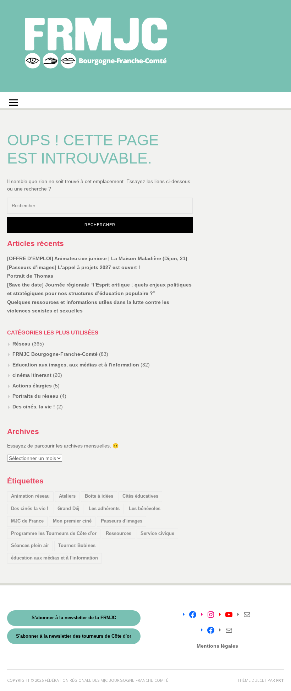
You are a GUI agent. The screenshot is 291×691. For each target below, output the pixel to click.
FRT (280, 680)
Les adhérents (104, 508)
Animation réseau (30, 496)
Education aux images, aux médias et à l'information (75, 365)
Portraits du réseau (35, 396)
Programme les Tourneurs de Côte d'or (54, 533)
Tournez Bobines (76, 545)
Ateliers (67, 496)
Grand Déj (68, 508)
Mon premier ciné (72, 521)
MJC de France (27, 521)
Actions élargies (32, 386)
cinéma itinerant (31, 375)
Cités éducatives (140, 496)
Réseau (21, 344)
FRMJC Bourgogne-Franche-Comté (55, 354)
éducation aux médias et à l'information (54, 558)
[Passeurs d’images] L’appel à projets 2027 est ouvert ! (73, 267)
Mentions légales (217, 646)
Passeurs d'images (121, 521)
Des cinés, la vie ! (33, 406)
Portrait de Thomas (30, 276)
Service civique (157, 533)
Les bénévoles (144, 508)
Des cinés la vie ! (29, 508)
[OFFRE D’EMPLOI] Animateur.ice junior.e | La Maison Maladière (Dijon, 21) (97, 258)
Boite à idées (99, 496)
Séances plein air (30, 545)
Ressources (118, 533)
